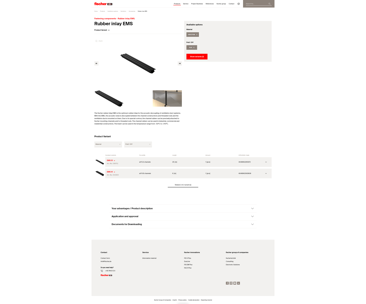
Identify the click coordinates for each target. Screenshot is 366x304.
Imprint (175, 300)
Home (96, 11)
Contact (231, 4)
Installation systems (113, 11)
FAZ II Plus (187, 268)
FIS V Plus (187, 258)
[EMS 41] (100, 173)
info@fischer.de (106, 261)
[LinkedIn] (238, 283)
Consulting (229, 261)
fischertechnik (231, 258)
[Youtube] (234, 283)
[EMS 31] (100, 162)
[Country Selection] (239, 4)
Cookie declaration (193, 300)
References (210, 4)
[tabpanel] (109, 98)
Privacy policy (182, 300)
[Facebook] (227, 283)
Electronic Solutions (233, 265)
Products (102, 11)
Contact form (105, 258)
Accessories (132, 11)
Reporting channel (206, 300)
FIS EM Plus (188, 265)
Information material (149, 258)
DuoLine (187, 261)
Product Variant (100, 30)
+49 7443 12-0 (110, 271)
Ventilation (123, 11)
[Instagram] (231, 283)
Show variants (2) (197, 56)
